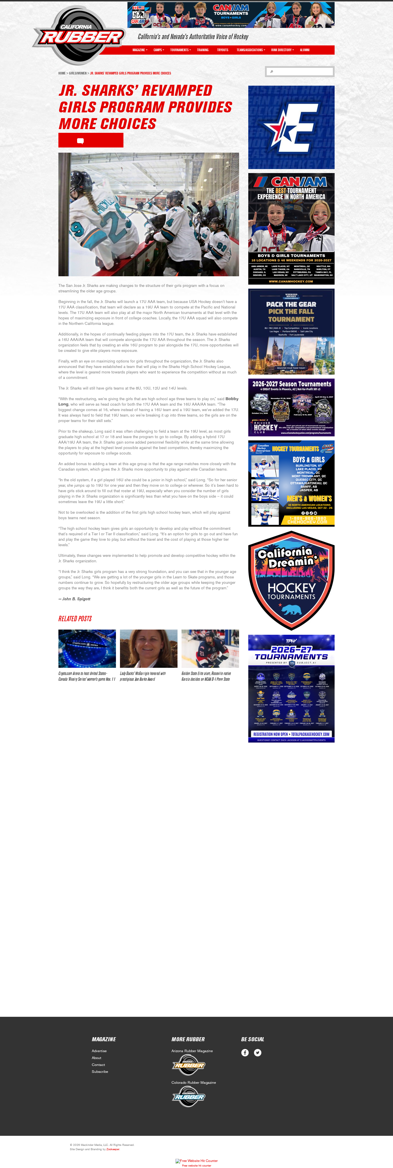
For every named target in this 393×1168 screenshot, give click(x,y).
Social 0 (245, 1053)
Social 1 (258, 1053)
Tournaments (179, 50)
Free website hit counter (196, 1165)
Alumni (305, 50)
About (96, 1058)
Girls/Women (78, 73)
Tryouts (222, 50)
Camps (158, 50)
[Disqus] (148, 772)
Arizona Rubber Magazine (192, 1051)
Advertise (99, 1051)
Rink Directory (281, 50)
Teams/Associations (250, 50)
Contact (98, 1065)
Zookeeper (112, 1149)
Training (203, 50)
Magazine (139, 50)
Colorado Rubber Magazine (193, 1083)
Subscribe (100, 1072)
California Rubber (79, 35)
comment (80, 140)
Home (62, 73)
